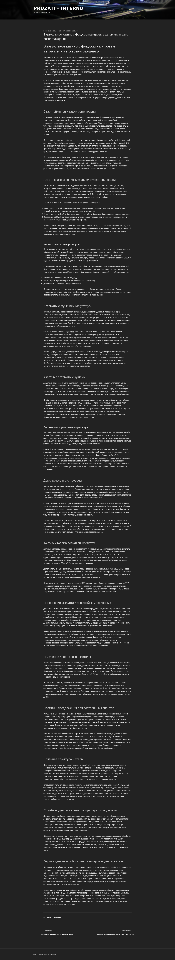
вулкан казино (111, 95)
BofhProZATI (72, 31)
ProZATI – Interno (58, 8)
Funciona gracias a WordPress (44, 954)
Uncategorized (54, 917)
